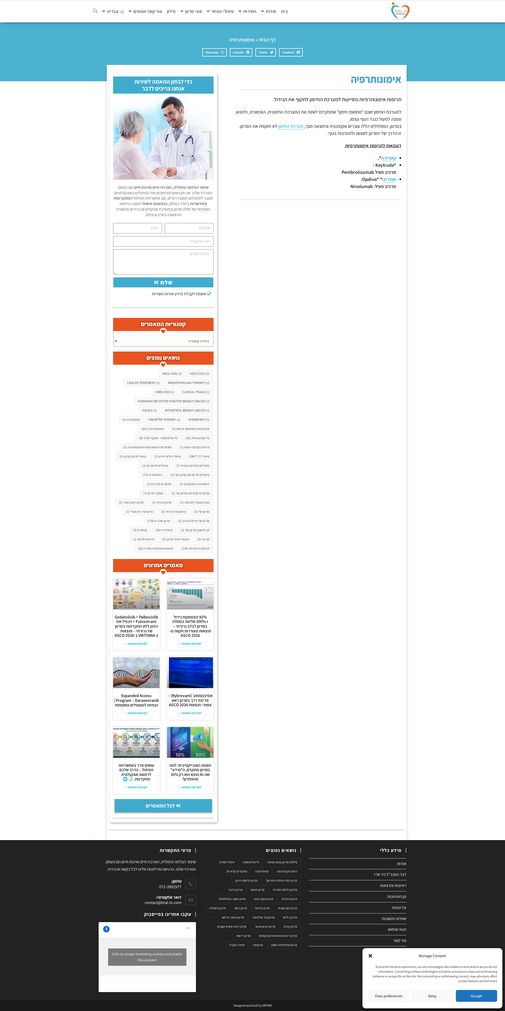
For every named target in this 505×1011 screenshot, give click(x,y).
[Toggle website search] (95, 11)
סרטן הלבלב (289, 899)
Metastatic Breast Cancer (187, 410)
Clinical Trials (196, 392)
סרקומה (258, 945)
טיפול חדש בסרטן (132, 456)
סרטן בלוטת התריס (285, 890)
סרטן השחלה (217, 908)
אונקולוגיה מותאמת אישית (191, 429)
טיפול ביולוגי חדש (167, 456)
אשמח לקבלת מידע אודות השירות (179, 294)
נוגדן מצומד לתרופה (195, 502)
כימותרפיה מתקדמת (195, 484)
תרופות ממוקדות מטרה (155, 548)
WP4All (267, 1005)
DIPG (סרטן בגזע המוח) (282, 862)
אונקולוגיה (131, 419)
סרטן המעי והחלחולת (232, 899)
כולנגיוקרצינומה (287, 871)
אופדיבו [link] (389, 179)
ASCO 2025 (199, 373)
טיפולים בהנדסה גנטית (193, 466)
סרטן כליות (290, 917)
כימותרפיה (153, 475)
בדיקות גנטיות (197, 438)
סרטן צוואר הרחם (233, 917)
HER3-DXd (164, 392)
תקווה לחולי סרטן (175, 539)
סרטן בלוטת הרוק (246, 880)
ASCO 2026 (172, 373)
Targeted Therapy (164, 419)
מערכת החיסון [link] (290, 126)
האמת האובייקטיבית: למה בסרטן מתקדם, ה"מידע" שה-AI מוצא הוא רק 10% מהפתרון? (190, 772)
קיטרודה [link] (388, 158)
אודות (401, 863)
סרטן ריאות (243, 936)
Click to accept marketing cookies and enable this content (147, 957)
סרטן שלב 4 (158, 521)
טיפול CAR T (199, 456)
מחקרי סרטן (153, 493)
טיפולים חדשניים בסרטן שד (189, 475)
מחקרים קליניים (158, 484)
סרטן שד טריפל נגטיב (193, 521)
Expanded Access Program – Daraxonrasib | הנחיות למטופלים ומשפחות (136, 700)
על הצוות (399, 907)
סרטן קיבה (290, 926)
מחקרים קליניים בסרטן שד (190, 493)
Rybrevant (199, 419)
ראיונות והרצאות (393, 885)
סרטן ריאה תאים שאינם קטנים (278, 936)
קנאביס (140, 530)
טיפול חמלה (226, 862)
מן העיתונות (396, 896)
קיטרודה (164, 530)
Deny (432, 995)
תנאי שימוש (397, 929)
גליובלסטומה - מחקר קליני (158, 438)
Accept (476, 995)
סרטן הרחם (262, 908)
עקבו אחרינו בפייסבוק (167, 914)
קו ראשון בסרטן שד (195, 530)
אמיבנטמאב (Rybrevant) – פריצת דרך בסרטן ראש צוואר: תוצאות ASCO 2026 (190, 700)
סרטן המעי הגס (263, 899)
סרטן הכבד (235, 890)
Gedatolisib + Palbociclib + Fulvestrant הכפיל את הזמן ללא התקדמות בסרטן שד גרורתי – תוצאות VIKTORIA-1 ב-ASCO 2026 (136, 626)
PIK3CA (149, 410)
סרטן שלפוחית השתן (284, 945)
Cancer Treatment (143, 383)
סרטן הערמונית (287, 908)
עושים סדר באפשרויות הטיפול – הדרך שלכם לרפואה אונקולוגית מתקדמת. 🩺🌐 (136, 772)
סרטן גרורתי (162, 502)
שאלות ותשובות (394, 918)
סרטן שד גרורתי (173, 512)
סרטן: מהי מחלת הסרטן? (281, 880)
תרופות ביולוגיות (195, 548)
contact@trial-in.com (163, 902)
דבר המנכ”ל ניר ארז (390, 874)
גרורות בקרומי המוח (195, 447)
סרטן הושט (258, 890)
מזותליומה (262, 871)
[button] (370, 955)
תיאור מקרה (237, 945)
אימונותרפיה (153, 429)
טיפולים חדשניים (155, 466)
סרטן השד (240, 908)
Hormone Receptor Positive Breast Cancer (173, 401)
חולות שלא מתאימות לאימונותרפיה (147, 447)
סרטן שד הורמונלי (139, 512)
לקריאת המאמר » (190, 644)
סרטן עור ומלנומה (263, 917)
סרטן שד (201, 512)
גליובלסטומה (251, 862)
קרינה (203, 539)
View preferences (388, 995)
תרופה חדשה (143, 539)
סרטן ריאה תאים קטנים (232, 926)
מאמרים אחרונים (163, 565)
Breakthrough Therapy (189, 383)
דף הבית (267, 39)
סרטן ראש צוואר (131, 502)
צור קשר (399, 940)
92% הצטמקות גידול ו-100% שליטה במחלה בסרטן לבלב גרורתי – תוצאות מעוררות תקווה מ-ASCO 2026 (190, 626)
